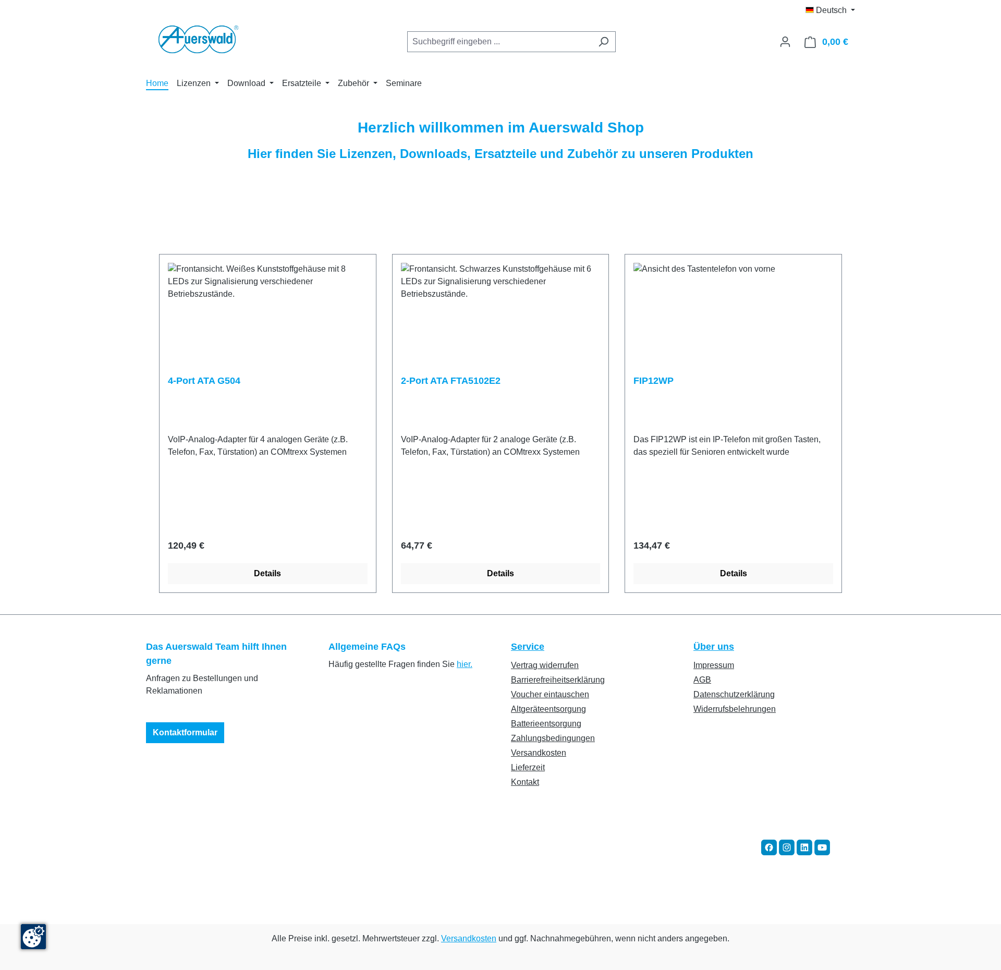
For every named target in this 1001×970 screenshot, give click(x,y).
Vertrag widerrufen (545, 665)
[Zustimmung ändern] (33, 936)
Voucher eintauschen (550, 694)
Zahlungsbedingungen (553, 738)
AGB (702, 679)
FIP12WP (653, 380)
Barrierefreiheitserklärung (558, 679)
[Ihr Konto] (785, 41)
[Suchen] (603, 41)
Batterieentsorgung (546, 723)
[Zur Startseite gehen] (198, 39)
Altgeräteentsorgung (548, 709)
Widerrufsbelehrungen (734, 709)
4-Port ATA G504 (204, 380)
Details (267, 573)
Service (527, 646)
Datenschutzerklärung (734, 694)
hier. (464, 664)
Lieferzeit (528, 767)
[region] (500, 423)
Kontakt (525, 782)
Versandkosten (538, 752)
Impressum (713, 665)
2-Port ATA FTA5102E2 (450, 380)
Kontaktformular (185, 732)
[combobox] (499, 41)
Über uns (713, 646)
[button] (769, 846)
